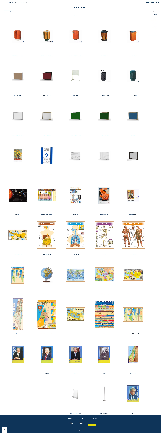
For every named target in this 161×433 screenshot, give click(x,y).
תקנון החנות (81, 423)
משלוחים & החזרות (81, 422)
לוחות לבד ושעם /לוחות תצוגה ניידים (153, 27)
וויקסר (78, 430)
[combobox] (8, 11)
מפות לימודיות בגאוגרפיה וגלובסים (153, 20)
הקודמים (75, 15)
